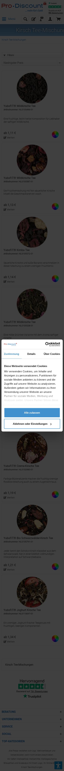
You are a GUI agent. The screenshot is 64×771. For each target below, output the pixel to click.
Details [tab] (31, 353)
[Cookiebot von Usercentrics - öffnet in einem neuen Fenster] (45, 344)
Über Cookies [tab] (52, 353)
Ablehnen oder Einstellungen (30, 423)
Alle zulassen (32, 412)
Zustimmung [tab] (11, 353)
